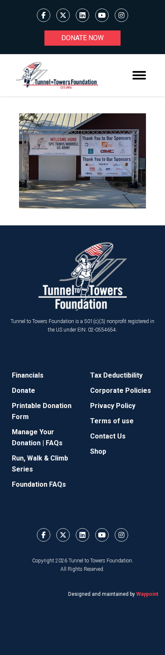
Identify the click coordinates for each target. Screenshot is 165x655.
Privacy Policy (112, 406)
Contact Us (108, 436)
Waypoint (147, 594)
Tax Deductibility (116, 375)
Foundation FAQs (39, 484)
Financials (28, 375)
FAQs (54, 443)
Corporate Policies (120, 390)
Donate (23, 390)
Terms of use (112, 421)
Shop (98, 451)
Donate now (82, 38)
